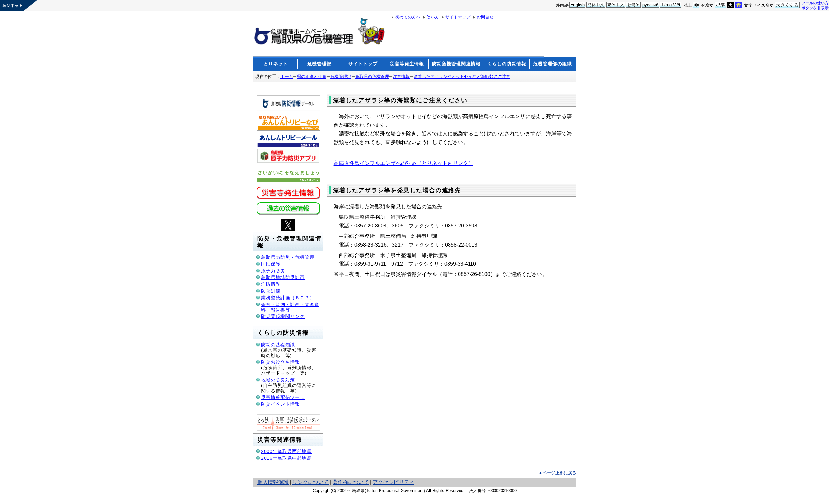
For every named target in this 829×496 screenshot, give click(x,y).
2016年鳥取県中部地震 (286, 458)
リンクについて (310, 482)
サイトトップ (363, 63)
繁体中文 (615, 4)
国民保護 (270, 264)
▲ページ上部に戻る (557, 472)
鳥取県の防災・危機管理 (287, 257)
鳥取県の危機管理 (372, 76)
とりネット (276, 63)
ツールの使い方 (815, 3)
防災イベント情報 (280, 404)
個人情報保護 (273, 482)
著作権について (351, 482)
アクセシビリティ (393, 482)
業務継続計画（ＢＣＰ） (287, 297)
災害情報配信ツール (283, 397)
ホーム (286, 76)
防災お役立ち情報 (280, 362)
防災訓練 (270, 290)
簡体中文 (596, 4)
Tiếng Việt (670, 4)
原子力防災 (273, 270)
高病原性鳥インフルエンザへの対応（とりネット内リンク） (403, 163)
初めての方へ (407, 17)
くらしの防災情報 (506, 63)
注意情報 (401, 76)
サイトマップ (458, 17)
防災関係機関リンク (283, 316)
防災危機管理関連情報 (456, 63)
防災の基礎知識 (278, 344)
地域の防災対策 (278, 379)
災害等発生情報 (407, 63)
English (577, 4)
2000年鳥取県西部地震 (286, 451)
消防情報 (270, 284)
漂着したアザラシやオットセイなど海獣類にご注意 (462, 76)
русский (650, 4)
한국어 (633, 4)
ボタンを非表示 (815, 8)
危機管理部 (319, 63)
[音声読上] (696, 5)
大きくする (787, 4)
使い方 (432, 17)
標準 (720, 4)
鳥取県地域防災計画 (283, 277)
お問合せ (485, 17)
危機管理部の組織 (552, 63)
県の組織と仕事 (311, 76)
